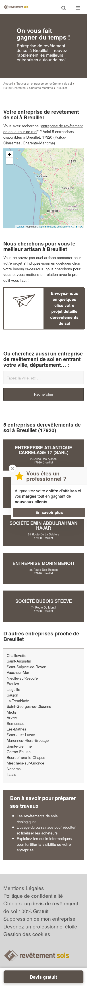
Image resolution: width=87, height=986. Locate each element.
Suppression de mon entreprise (39, 918)
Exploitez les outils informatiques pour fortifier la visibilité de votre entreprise (44, 844)
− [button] (9, 161)
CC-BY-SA (77, 226)
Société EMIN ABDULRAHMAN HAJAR (43, 525)
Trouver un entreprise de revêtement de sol (44, 83)
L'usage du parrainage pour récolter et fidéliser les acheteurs (46, 830)
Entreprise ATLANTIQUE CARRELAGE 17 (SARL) (43, 449)
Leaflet (20, 226)
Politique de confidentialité (33, 895)
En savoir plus (49, 512)
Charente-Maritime (41, 88)
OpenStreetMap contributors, (55, 226)
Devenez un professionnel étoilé (40, 926)
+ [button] (9, 154)
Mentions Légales (23, 888)
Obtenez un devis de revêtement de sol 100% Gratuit (40, 907)
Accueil (8, 83)
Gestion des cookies (26, 934)
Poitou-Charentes (14, 88)
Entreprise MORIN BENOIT (43, 563)
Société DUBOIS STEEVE (43, 601)
